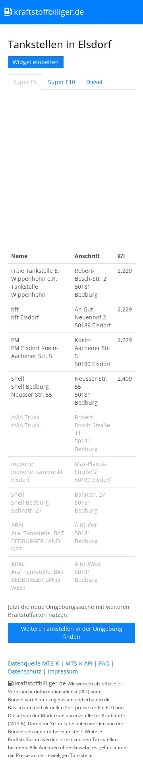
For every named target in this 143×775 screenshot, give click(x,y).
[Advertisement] (71, 169)
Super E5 (25, 82)
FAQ (104, 663)
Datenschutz (24, 671)
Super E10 (61, 82)
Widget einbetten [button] (36, 62)
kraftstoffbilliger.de (48, 11)
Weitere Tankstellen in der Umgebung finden (71, 632)
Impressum (63, 671)
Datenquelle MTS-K (33, 663)
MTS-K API (79, 663)
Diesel (94, 82)
